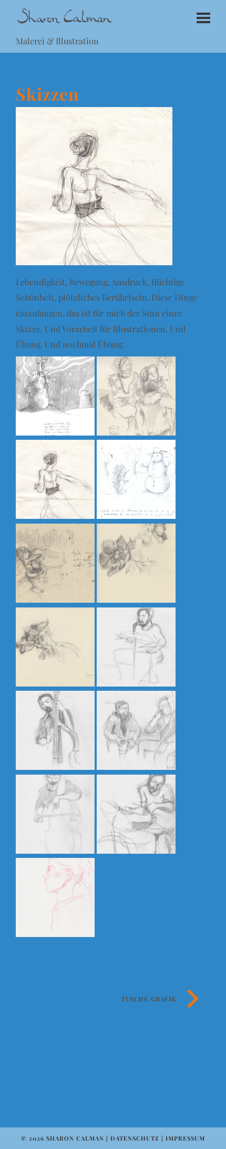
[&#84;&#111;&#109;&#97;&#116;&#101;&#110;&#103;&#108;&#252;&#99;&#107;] (55, 599)
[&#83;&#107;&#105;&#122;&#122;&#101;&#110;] (55, 515)
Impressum (185, 1138)
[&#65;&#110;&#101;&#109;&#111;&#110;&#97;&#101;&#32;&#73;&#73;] (55, 683)
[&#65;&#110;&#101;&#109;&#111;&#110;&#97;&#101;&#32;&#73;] (136, 599)
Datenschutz (134, 1138)
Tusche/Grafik (149, 998)
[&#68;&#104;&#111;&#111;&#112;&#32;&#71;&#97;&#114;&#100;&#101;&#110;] (136, 432)
